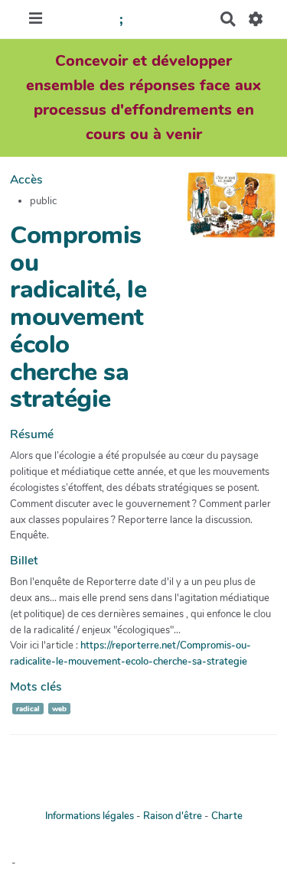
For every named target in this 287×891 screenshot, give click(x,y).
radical (28, 709)
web (59, 709)
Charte (227, 816)
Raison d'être (172, 816)
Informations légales (89, 816)
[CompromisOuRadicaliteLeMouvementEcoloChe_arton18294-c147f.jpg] (223, 212)
